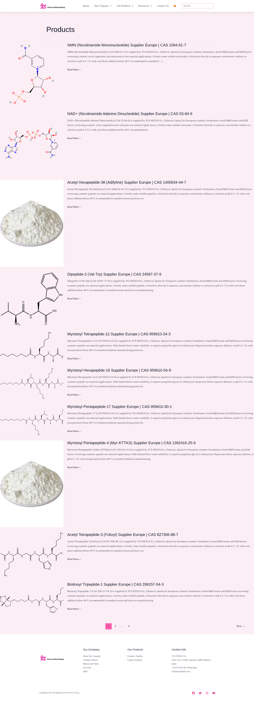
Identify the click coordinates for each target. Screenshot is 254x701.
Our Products (124, 5)
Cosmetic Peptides (135, 656)
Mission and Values (91, 664)
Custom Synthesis (134, 660)
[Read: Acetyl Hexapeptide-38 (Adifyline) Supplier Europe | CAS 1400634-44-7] (31, 223)
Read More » (74, 70)
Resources (143, 5)
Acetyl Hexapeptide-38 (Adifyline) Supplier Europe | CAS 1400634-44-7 (126, 182)
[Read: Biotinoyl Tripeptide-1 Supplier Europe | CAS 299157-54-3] (31, 597)
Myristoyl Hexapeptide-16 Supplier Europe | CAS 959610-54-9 (119, 370)
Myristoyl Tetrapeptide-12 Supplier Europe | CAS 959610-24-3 (119, 334)
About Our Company (92, 656)
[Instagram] (206, 693)
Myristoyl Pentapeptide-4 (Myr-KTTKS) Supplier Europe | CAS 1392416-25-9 (131, 443)
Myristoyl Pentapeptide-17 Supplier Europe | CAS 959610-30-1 (119, 406)
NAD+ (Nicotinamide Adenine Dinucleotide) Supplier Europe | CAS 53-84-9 (129, 113)
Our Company (101, 5)
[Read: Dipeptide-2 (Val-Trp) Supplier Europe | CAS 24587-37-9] (31, 299)
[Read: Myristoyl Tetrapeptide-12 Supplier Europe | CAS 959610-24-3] (31, 347)
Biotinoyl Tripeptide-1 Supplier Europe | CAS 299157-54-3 (115, 584)
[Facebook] (193, 693)
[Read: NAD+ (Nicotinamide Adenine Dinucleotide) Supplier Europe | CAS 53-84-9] (31, 143)
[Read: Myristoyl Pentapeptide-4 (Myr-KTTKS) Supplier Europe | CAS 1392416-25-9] (31, 483)
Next (241, 626)
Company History (90, 660)
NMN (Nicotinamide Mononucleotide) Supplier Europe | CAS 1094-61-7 (126, 45)
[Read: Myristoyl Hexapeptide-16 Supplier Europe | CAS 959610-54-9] (31, 383)
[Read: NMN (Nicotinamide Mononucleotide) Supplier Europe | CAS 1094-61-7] (31, 74)
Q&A (85, 671)
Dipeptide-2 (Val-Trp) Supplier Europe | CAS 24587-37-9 (114, 274)
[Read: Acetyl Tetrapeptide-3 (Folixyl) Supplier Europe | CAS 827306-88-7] (31, 554)
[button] (110, 6)
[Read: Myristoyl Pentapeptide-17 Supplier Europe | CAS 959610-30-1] (31, 419)
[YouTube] (213, 693)
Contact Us (163, 5)
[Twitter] (200, 693)
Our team (87, 668)
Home (86, 5)
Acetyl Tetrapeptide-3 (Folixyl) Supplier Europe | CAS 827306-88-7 (122, 534)
